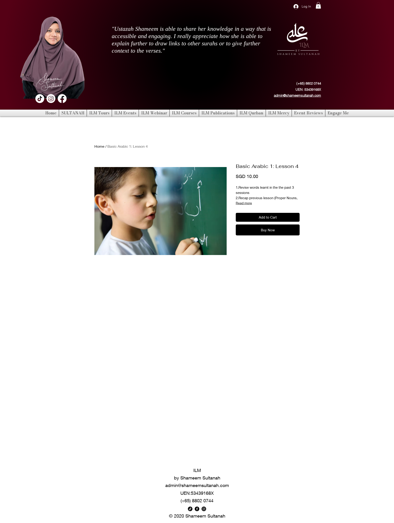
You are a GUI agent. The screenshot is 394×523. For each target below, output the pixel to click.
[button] (318, 5)
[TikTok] (39, 98)
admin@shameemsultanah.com (297, 95)
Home (99, 146)
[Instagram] (51, 98)
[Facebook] (62, 98)
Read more (244, 203)
